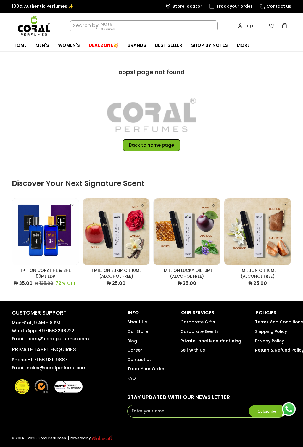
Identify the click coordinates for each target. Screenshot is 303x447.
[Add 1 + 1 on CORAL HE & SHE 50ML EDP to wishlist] (72, 205)
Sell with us (192, 350)
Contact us (139, 360)
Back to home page (151, 145)
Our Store (137, 331)
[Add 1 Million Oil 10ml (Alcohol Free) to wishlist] (284, 205)
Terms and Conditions (279, 322)
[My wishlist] (271, 25)
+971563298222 (56, 331)
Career (134, 350)
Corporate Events (199, 331)
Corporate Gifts (197, 322)
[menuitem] (243, 45)
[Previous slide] (16, 231)
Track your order (146, 369)
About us (137, 322)
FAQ (131, 378)
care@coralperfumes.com (59, 339)
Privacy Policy (269, 341)
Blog (132, 341)
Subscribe (267, 411)
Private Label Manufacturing (210, 341)
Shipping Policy (271, 331)
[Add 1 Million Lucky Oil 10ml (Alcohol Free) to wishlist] (213, 205)
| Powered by (79, 438)
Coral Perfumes (52, 437)
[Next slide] (74, 231)
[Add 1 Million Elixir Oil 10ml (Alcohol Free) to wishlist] (142, 205)
